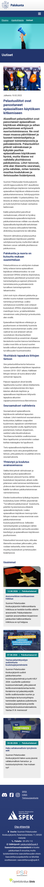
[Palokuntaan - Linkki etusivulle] (13, 4)
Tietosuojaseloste (30, 798)
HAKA (24, 795)
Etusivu (5, 20)
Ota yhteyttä (22, 826)
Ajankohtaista (17, 20)
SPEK (24, 792)
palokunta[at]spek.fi (29, 844)
